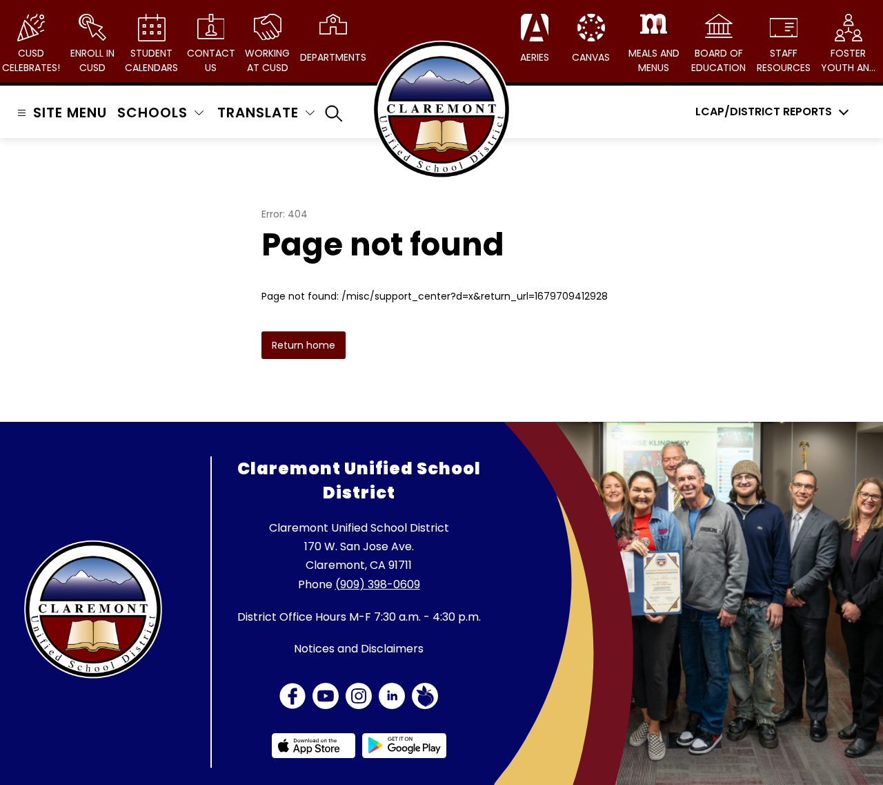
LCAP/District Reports (763, 111)
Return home (303, 345)
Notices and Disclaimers (359, 649)
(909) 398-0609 (377, 584)
